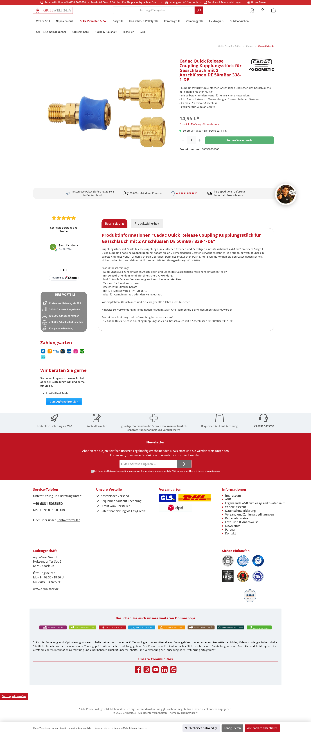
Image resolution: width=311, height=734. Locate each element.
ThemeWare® (189, 713)
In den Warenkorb (239, 140)
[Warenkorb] (273, 10)
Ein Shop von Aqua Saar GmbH (140, 2)
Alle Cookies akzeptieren (262, 728)
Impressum (233, 496)
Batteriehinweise (236, 518)
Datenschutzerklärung (240, 511)
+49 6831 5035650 (263, 426)
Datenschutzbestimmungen (122, 470)
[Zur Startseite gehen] (53, 10)
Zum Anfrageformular (64, 401)
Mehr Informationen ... (135, 727)
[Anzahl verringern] (183, 140)
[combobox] (154, 10)
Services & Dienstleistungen (224, 2)
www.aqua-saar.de (46, 589)
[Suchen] (199, 10)
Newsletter (232, 526)
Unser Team (258, 2)
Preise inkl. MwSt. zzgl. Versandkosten (199, 124)
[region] (104, 113)
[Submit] (184, 464)
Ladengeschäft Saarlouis (183, 2)
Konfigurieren (232, 728)
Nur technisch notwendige (201, 728)
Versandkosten (146, 709)
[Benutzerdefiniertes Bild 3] (258, 561)
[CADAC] (261, 72)
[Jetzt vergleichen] (251, 10)
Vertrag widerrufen (14, 696)
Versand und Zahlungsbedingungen (249, 514)
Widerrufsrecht (235, 507)
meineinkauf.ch (176, 426)
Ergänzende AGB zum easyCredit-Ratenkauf (255, 503)
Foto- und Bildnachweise (241, 522)
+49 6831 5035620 (186, 193)
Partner (230, 530)
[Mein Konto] (262, 10)
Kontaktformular (97, 426)
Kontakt (230, 533)
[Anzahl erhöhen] (199, 140)
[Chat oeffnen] (286, 194)
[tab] (114, 223)
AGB (174, 470)
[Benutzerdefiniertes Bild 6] (258, 576)
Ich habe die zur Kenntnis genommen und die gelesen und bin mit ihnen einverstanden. (157, 470)
